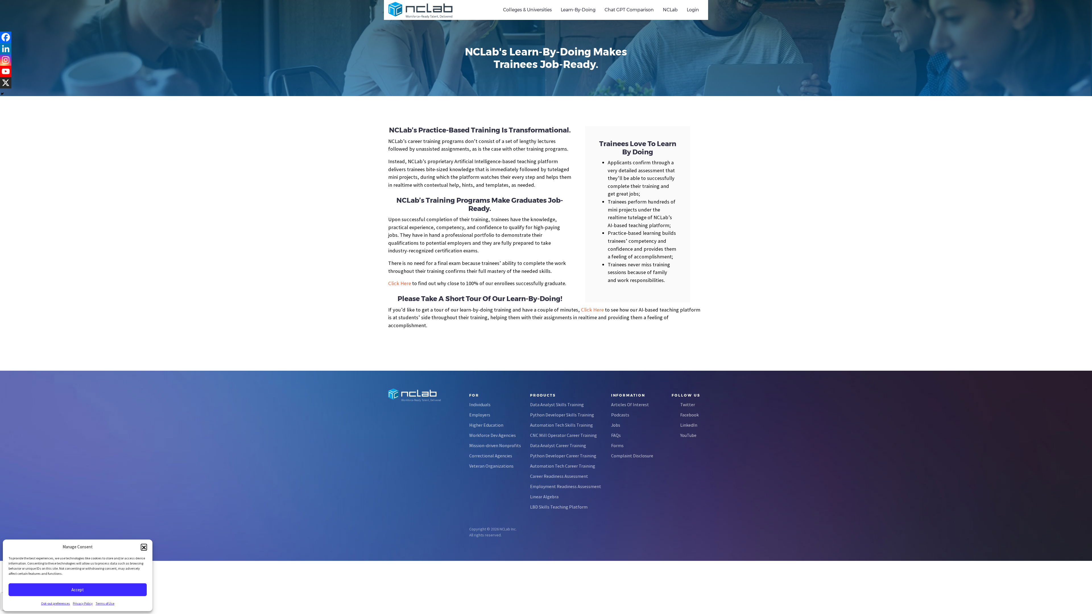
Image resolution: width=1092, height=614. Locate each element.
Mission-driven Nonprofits (495, 445)
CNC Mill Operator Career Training (563, 435)
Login (693, 10)
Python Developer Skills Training (562, 415)
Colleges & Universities (527, 10)
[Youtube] (5, 71)
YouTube (688, 435)
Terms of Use (105, 603)
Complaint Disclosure (632, 456)
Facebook (689, 415)
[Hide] (2, 94)
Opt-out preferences (55, 603)
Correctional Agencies (490, 456)
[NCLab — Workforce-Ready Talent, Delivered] (420, 9)
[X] (5, 82)
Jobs (615, 425)
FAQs (616, 435)
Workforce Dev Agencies (492, 435)
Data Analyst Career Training (558, 445)
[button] (144, 547)
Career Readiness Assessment (559, 476)
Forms (617, 445)
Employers (479, 415)
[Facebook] (5, 37)
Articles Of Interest (630, 404)
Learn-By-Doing (578, 10)
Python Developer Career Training (563, 456)
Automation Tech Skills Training (561, 425)
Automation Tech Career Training (562, 466)
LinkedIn (688, 425)
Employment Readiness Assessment (565, 486)
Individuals (480, 404)
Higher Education (486, 425)
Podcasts (620, 415)
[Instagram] (5, 60)
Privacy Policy (83, 603)
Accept (77, 589)
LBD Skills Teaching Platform (559, 507)
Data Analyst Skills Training (557, 404)
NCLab (670, 10)
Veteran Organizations (491, 466)
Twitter (687, 404)
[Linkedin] (5, 48)
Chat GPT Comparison (629, 10)
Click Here (399, 283)
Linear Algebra (544, 496)
